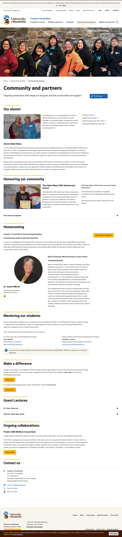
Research (70, 22)
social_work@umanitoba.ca (16, 485)
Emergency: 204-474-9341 (35, 524)
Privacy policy (90, 529)
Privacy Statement (17, 534)
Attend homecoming (89, 118)
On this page (98, 96)
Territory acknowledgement (12, 10)
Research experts (102, 515)
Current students (47, 10)
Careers (75, 515)
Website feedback (112, 529)
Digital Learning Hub (106, 22)
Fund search (10, 390)
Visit (100, 10)
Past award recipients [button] (12, 215)
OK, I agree (113, 533)
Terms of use (100, 529)
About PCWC (10, 452)
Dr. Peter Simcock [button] (11, 408)
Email (78, 10)
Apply (107, 10)
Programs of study (37, 22)
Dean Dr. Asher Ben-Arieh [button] (14, 414)
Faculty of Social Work (40, 18)
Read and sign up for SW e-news (93, 121)
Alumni (71, 10)
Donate (115, 10)
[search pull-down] (117, 22)
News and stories (88, 10)
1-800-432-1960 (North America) (37, 522)
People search (90, 515)
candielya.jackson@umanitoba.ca (73, 344)
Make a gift (9, 380)
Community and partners (86, 22)
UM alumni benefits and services (93, 124)
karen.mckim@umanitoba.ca (13, 344)
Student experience (55, 22)
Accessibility (114, 515)
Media (82, 515)
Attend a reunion (88, 115)
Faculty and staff (61, 10)
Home (6, 81)
